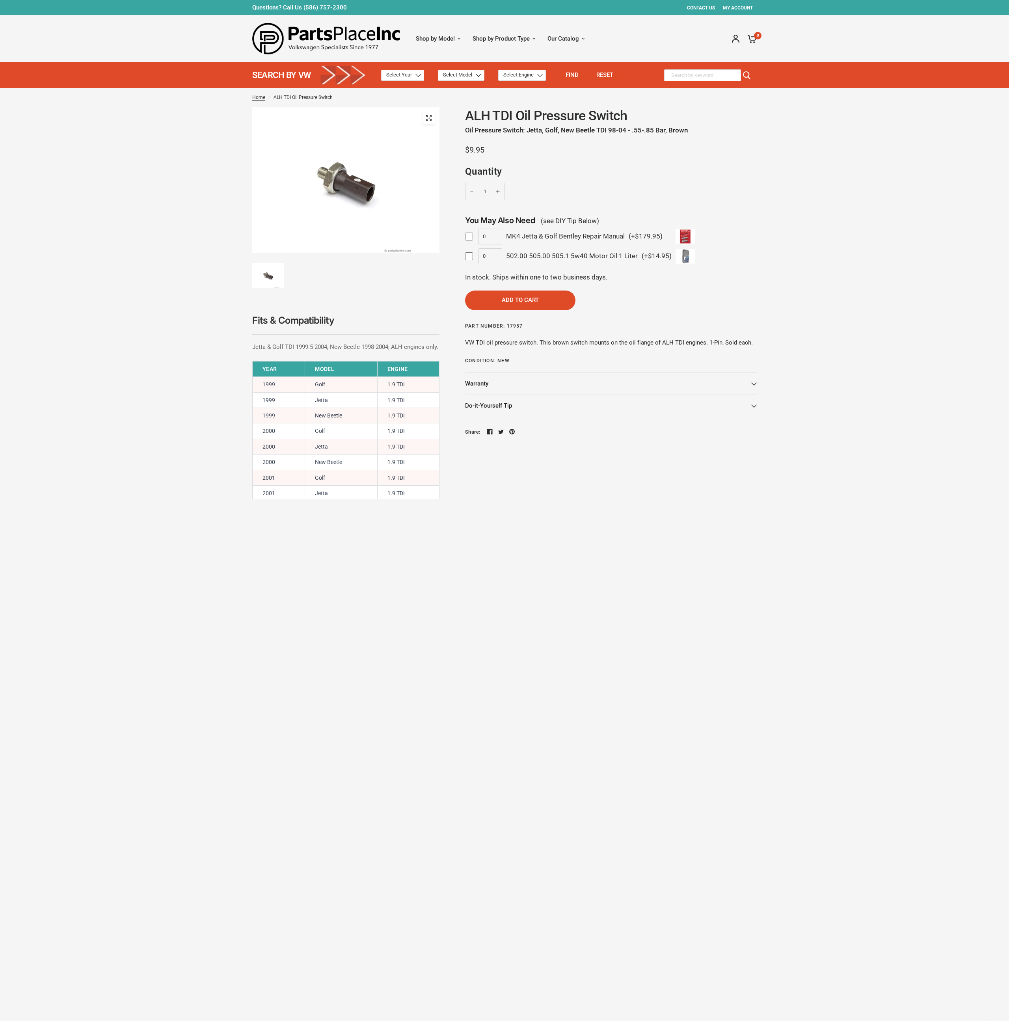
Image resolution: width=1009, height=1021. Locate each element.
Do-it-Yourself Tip (488, 405)
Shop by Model (435, 38)
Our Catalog (563, 38)
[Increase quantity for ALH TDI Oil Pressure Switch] (497, 191)
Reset (604, 74)
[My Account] (735, 38)
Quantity (483, 171)
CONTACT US (701, 8)
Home (258, 97)
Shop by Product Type (501, 38)
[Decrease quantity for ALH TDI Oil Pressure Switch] (471, 191)
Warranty (476, 383)
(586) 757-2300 (325, 7)
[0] (750, 38)
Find (572, 74)
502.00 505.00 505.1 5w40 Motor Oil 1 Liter (572, 256)
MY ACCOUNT (738, 8)
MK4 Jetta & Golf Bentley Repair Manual (565, 236)
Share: (472, 431)
